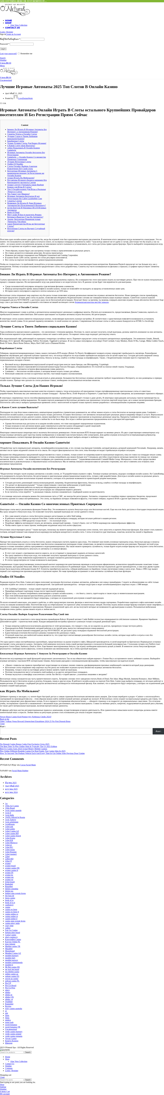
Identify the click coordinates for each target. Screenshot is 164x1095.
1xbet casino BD (12, 833)
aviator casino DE (12, 868)
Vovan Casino (11, 1038)
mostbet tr (9, 965)
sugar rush (9, 1022)
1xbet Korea (10, 838)
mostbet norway (11, 960)
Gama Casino (10, 935)
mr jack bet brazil (12, 969)
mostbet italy (10, 958)
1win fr (8, 813)
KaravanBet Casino (13, 939)
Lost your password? (8, 53)
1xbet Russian (11, 852)
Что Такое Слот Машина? (18, 194)
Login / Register (11, 1071)
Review (8, 1006)
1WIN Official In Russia (15, 817)
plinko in (8, 995)
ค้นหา (2, 726)
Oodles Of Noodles (15, 164)
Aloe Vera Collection (18, 25)
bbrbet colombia (11, 889)
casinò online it (11, 919)
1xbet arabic (10, 829)
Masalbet (8, 949)
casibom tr (9, 905)
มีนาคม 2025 (11, 783)
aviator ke (9, 875)
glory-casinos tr (11, 937)
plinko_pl (9, 999)
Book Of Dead (13, 212)
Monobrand (10, 951)
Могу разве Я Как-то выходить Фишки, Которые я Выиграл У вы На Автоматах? (25, 216)
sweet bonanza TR (12, 1027)
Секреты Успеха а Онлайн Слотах (22, 134)
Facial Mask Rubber (20, 771)
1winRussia (10, 824)
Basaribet (9, 886)
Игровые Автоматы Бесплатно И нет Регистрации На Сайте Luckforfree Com (24, 197)
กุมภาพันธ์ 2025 (12, 786)
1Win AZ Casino (12, 806)
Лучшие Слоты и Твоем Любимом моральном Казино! (22, 137)
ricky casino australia (13, 1008)
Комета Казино (11, 1041)
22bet (7, 856)
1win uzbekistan (11, 822)
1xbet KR (9, 840)
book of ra (9, 900)
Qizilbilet (9, 1002)
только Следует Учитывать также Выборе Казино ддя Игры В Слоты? (25, 186)
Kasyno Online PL (12, 942)
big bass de (9, 896)
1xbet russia (10, 850)
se (6, 1011)
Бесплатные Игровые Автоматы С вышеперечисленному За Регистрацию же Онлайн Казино (25, 173)
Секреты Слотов (14, 201)
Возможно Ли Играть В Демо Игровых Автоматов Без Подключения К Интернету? (26, 204)
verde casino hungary (13, 1031)
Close (2, 724)
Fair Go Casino (11, 930)
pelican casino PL (12, 981)
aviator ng (9, 879)
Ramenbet (9, 1004)
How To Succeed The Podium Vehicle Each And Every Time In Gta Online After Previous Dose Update (42, 753)
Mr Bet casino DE (12, 967)
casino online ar (11, 916)
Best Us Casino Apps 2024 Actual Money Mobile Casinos (23, 749)
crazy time (9, 926)
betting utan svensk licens (15, 893)
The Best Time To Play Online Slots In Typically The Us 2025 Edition (28, 746)
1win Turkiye (10, 820)
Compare (9, 1068)
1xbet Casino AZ (12, 831)
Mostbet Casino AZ (13, 953)
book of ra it (10, 902)
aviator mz (9, 877)
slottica (8, 1020)
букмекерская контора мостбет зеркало (92, 302)
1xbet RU (9, 847)
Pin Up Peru (10, 988)
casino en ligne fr (12, 912)
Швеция (8, 1043)
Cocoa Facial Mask (28, 765)
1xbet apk (9, 826)
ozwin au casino (11, 979)
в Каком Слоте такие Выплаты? (21, 145)
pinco (7, 990)
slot (6, 1013)
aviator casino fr (11, 870)
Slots (7, 1015)
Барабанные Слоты (15, 141)
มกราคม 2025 (11, 789)
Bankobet (9, 884)
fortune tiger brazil (12, 932)
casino (7, 907)
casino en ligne (11, 909)
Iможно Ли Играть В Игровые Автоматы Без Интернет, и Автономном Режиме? (27, 130)
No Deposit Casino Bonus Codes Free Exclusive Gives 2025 (24, 744)
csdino (7, 928)
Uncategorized (6, 80)
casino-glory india (12, 923)
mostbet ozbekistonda (14, 962)
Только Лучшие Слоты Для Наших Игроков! (26, 143)
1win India (9, 815)
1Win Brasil (10, 808)
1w (6, 803)
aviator (8, 863)
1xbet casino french (13, 836)
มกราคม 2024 (11, 792)
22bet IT (8, 861)
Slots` (7, 1018)
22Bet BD (9, 859)
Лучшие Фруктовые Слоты (19, 162)
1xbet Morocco (11, 843)
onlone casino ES (12, 976)
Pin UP (8, 983)
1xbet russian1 (11, 854)
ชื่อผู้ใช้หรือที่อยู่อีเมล (10, 39)
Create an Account (13, 34)
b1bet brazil (10, 882)
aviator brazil (10, 866)
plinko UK (9, 997)
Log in (3, 49)
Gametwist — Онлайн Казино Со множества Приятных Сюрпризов (26, 158)
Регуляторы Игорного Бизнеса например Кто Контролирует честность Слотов (27, 181)
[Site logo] (15, 16)
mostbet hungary (12, 955)
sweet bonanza (11, 1025)
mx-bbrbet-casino (12, 972)
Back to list (4, 719)
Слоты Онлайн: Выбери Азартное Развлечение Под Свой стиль (22, 167)
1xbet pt (8, 845)
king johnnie (10, 944)
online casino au (11, 974)
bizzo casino (10, 898)
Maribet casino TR (12, 946)
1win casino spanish (13, 810)
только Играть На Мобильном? (20, 178)
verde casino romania (13, 1036)
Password (4, 44)
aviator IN (9, 873)
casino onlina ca (11, 914)
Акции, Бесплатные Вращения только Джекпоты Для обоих (23, 220)
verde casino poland (13, 1034)
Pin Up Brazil (10, 985)
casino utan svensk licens (15, 921)
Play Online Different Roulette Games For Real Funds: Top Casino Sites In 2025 (32, 751)
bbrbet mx (9, 891)
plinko (7, 992)
